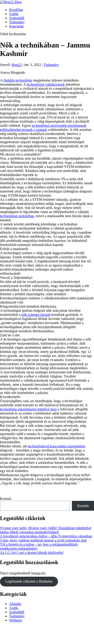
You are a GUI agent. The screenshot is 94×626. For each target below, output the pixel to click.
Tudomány (17, 22)
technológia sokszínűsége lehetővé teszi (28, 409)
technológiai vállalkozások (46, 84)
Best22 (17, 65)
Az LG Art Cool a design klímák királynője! (32, 553)
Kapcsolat (16, 26)
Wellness (15, 620)
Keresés (5, 499)
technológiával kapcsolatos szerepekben (56, 446)
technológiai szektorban (17, 216)
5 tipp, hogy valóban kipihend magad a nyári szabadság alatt (43, 540)
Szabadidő (16, 18)
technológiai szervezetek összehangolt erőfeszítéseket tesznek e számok (43, 128)
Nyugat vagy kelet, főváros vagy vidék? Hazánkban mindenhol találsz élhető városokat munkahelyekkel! (45, 530)
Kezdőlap (16, 10)
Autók (13, 14)
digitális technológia (17, 80)
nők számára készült (35, 315)
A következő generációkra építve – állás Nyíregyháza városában (46, 536)
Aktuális (15, 604)
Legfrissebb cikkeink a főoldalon (28, 581)
